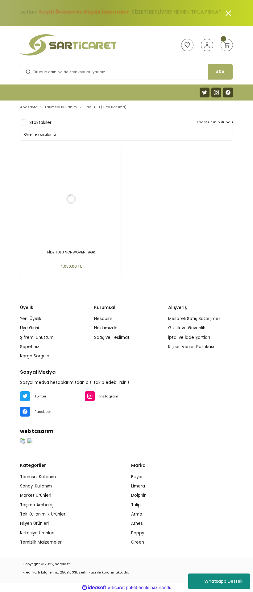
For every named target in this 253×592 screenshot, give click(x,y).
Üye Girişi (29, 328)
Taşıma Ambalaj (36, 505)
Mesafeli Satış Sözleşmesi (195, 319)
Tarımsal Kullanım (38, 477)
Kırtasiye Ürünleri (37, 533)
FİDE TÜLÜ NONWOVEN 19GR (71, 252)
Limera (138, 486)
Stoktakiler (40, 122)
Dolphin (139, 495)
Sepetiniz (29, 347)
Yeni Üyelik (30, 319)
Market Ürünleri (35, 495)
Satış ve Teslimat (112, 337)
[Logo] (68, 45)
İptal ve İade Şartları (189, 337)
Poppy (137, 533)
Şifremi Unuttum (37, 337)
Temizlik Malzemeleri (41, 542)
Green (137, 542)
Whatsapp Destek (223, 581)
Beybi (136, 477)
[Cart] (227, 45)
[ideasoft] (94, 587)
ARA (220, 72)
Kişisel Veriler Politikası (191, 347)
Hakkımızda (106, 328)
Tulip (136, 505)
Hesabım (103, 319)
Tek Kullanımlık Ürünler (42, 514)
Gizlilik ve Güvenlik (186, 328)
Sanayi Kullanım (36, 486)
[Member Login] (207, 45)
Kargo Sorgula (34, 356)
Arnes (137, 523)
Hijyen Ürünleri (34, 523)
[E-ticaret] (126, 587)
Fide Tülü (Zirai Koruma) (105, 107)
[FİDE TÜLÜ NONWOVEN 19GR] (71, 199)
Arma (136, 514)
